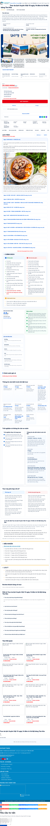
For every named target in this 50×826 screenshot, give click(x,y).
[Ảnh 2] (19, 61)
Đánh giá (43, 130)
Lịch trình (4, 130)
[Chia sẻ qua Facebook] (40, 117)
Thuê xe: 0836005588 (5, 775)
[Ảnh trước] (3, 46)
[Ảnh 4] (43, 61)
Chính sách (21, 130)
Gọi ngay (37, 105)
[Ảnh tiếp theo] (46, 46)
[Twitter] (7, 758)
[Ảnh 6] (19, 65)
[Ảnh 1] (6, 61)
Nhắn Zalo (14, 105)
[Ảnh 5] (6, 65)
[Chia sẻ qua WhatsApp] (44, 117)
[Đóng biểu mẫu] (1, 810)
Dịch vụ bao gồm (12, 130)
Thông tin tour (29, 130)
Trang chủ (12, 3)
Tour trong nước (17, 3)
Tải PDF (45, 134)
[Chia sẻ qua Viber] (46, 117)
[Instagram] (5, 758)
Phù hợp (37, 130)
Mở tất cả (38, 134)
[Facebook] (0, 758)
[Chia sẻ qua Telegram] (42, 117)
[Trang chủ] (5, 3)
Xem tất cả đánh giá (7, 318)
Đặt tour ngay (24, 101)
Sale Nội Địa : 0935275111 (6, 777)
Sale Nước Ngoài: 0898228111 (6, 779)
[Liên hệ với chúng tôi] (1, 803)
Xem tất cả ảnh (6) (7, 55)
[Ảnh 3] (31, 61)
